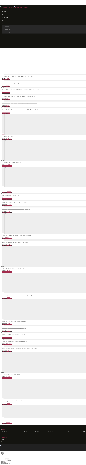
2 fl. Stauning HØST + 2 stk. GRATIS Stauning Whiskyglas (14, 268)
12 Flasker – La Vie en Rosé (8, 136)
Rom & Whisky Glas (6, 41)
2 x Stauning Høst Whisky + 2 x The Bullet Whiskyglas (13, 401)
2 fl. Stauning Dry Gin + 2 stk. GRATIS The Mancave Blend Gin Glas (16, 235)
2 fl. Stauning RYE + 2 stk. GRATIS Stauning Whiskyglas (14, 328)
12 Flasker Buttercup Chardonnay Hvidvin (11, 162)
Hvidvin (4, 11)
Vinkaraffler (4, 35)
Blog (3, 439)
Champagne (5, 17)
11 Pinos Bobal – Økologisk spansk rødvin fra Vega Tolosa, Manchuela (17, 76)
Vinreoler (4, 38)
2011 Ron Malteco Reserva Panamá (10, 420)
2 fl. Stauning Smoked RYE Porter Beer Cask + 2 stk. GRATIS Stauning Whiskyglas (19, 348)
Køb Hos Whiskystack (7, 139)
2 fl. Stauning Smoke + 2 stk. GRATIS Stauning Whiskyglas (14, 341)
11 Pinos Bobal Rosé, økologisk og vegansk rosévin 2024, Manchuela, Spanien (19, 83)
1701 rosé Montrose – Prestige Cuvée (10, 195)
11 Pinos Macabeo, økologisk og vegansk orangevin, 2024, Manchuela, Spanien (19, 103)
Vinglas (3, 23)
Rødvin (3, 14)
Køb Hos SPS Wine (6, 79)
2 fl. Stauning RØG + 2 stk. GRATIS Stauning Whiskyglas (14, 321)
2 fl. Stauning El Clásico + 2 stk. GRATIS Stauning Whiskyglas (15, 242)
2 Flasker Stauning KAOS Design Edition (11, 374)
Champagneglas (8, 32)
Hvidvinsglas (7, 29)
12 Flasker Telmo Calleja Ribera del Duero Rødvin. (13, 189)
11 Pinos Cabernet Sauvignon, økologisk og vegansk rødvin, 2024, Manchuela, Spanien (21, 89)
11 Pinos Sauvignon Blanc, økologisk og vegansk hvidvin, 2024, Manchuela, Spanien (20, 109)
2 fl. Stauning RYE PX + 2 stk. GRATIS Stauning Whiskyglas (14, 334)
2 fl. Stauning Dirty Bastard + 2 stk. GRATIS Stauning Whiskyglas (16, 209)
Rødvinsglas (7, 26)
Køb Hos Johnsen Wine (7, 199)
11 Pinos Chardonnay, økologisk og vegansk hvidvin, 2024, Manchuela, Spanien (19, 96)
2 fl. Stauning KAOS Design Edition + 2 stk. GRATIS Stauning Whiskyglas (17, 295)
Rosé (3, 20)
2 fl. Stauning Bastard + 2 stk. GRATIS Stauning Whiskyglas (14, 202)
